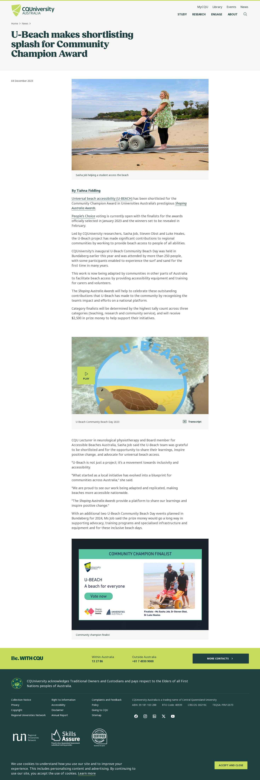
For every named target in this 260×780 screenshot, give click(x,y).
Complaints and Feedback (107, 699)
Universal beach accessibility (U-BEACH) (102, 198)
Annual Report (59, 715)
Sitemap (96, 715)
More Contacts (218, 658)
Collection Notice (21, 699)
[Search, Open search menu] (245, 14)
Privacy (15, 705)
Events (231, 7)
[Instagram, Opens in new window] (145, 716)
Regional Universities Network (28, 715)
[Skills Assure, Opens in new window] (65, 738)
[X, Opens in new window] (163, 716)
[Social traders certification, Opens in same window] (99, 738)
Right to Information (63, 699)
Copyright (16, 710)
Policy (95, 705)
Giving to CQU (100, 710)
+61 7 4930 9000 (143, 661)
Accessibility (58, 705)
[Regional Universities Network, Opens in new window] (25, 738)
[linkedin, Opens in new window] (154, 716)
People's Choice (83, 216)
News (244, 7)
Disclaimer (57, 710)
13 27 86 (97, 661)
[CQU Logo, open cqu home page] (33, 11)
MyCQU (202, 7)
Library (217, 7)
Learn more (87, 773)
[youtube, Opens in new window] (173, 716)
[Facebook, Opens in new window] (136, 716)
